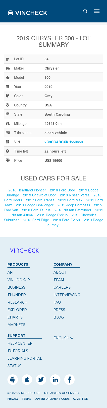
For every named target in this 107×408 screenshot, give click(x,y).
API (10, 272)
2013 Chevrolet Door (40, 194)
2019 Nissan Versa (75, 194)
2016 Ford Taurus (37, 209)
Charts (15, 317)
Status (14, 366)
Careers (62, 287)
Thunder (16, 295)
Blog (59, 317)
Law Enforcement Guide (52, 399)
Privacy (12, 399)
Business (16, 287)
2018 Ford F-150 (67, 219)
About (60, 272)
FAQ (57, 302)
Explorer (17, 310)
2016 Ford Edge (36, 219)
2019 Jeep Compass (74, 204)
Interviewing (67, 295)
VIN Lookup (18, 280)
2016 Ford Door (63, 189)
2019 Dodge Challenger (35, 204)
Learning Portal (24, 358)
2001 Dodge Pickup (53, 214)
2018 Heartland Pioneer (27, 189)
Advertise (80, 399)
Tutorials (17, 351)
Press (59, 310)
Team (59, 280)
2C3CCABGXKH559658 (64, 141)
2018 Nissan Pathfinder (73, 209)
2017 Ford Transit (40, 199)
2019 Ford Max (70, 199)
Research (17, 302)
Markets (16, 325)
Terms (26, 399)
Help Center (20, 343)
